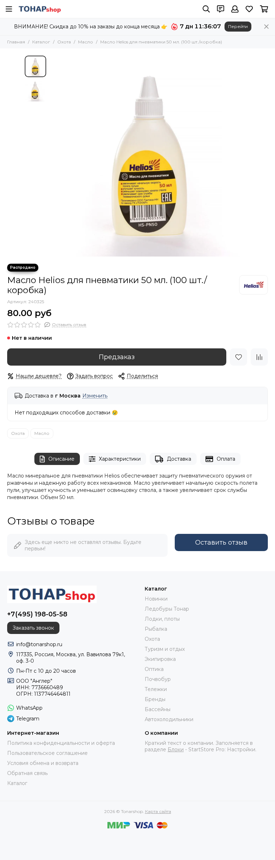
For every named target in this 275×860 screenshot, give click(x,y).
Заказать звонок (33, 628)
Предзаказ (117, 357)
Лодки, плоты (162, 619)
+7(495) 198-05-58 (37, 614)
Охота (64, 41)
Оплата (226, 459)
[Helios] (253, 285)
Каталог (41, 41)
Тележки (156, 689)
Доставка (179, 459)
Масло (85, 41)
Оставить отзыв (221, 542)
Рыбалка (156, 629)
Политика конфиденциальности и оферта (61, 743)
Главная (16, 41)
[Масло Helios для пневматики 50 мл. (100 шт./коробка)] (150, 156)
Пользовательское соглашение (47, 753)
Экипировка (160, 659)
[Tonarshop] (40, 9)
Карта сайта (158, 811)
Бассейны (157, 709)
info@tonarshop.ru (39, 644)
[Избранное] (238, 357)
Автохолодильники (169, 719)
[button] (53, 156)
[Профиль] (235, 9)
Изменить (94, 396)
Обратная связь (27, 773)
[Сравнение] (259, 357)
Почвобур (158, 679)
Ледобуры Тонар (167, 609)
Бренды (155, 699)
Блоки (176, 749)
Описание (61, 459)
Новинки (156, 599)
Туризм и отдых (165, 649)
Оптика (154, 669)
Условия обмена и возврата (42, 763)
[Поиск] (206, 9)
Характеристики (120, 459)
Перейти (238, 26)
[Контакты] (220, 9)
